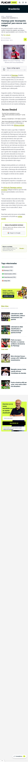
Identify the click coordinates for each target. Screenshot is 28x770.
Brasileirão (9, 16)
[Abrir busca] (19, 2)
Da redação (7, 35)
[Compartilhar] (25, 39)
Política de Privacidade (8, 429)
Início (2, 16)
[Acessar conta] (23, 2)
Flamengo (14, 75)
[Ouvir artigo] (4, 68)
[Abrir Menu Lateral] (26, 2)
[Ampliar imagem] (14, 52)
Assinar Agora (8, 296)
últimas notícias (19, 125)
